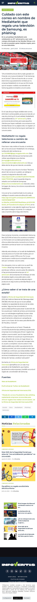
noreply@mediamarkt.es (11, 160)
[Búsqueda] (34, 3)
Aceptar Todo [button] (18, 598)
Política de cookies (18, 579)
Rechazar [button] (27, 598)
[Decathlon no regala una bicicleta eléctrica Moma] (18, 471)
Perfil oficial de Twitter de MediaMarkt (16, 386)
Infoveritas (6, 48)
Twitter (4, 267)
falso (11, 407)
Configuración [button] (7, 598)
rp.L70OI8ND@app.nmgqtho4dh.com (15, 153)
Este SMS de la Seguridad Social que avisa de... (25, 528)
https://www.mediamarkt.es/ (12, 184)
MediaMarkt (19, 407)
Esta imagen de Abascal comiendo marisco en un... (26, 505)
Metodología (22, 576)
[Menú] (3, 3)
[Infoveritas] (18, 3)
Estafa (5, 407)
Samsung (6, 410)
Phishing (27, 407)
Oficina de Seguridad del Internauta (20, 297)
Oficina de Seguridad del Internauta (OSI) (16, 390)
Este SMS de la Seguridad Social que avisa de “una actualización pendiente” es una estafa (18, 454)
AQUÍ (15, 593)
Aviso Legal (12, 576)
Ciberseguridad (8, 9)
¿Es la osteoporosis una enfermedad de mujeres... (26, 521)
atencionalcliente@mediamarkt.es (14, 163)
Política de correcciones (18, 581)
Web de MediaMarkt (9, 381)
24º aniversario (20, 118)
